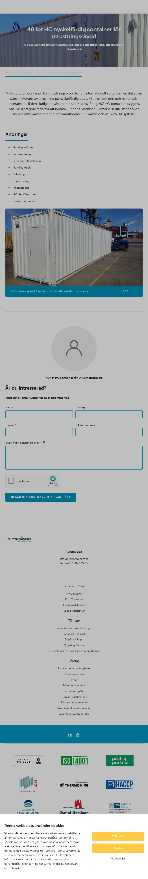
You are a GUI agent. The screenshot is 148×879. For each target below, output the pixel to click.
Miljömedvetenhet (74, 685)
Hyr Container (74, 593)
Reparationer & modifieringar (74, 628)
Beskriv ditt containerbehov (22, 442)
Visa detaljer (117, 858)
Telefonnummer (85, 425)
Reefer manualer (74, 674)
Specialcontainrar (74, 610)
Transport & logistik (74, 634)
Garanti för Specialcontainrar (74, 708)
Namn (9, 407)
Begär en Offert (74, 586)
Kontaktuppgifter (74, 691)
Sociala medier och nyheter (74, 668)
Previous (132, 291)
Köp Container (74, 599)
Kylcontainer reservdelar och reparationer (74, 651)
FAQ (74, 679)
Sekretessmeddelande (74, 702)
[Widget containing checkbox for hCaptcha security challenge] (32, 481)
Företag (80, 407)
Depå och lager (74, 639)
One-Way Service (74, 645)
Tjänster (74, 621)
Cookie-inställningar (74, 697)
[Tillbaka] (6, 72)
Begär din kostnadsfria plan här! (40, 497)
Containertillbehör (74, 605)
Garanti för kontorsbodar (74, 714)
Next (137, 291)
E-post (9, 425)
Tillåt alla (117, 836)
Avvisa (118, 848)
